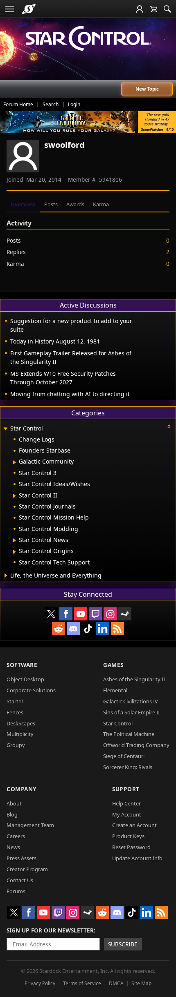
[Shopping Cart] (153, 9)
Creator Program (27, 869)
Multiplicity (20, 734)
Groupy (16, 745)
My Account (126, 814)
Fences (15, 712)
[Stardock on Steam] (124, 614)
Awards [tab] (75, 204)
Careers (16, 836)
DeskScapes (21, 723)
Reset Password (131, 847)
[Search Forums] (167, 9)
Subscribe (123, 944)
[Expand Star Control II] (14, 496)
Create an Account (134, 825)
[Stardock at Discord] (73, 628)
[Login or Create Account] (139, 9)
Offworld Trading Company (136, 745)
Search (51, 104)
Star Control (118, 723)
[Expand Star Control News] (14, 540)
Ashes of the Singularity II (134, 679)
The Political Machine (128, 734)
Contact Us (20, 880)
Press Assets (21, 858)
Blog (12, 814)
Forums (16, 891)
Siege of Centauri (123, 756)
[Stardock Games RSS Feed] (117, 628)
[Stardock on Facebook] (66, 614)
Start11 (15, 701)
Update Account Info (137, 858)
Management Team (30, 825)
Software (22, 665)
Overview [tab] (23, 204)
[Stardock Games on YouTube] (80, 614)
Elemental (115, 690)
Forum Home (18, 104)
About (14, 803)
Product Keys (128, 836)
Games (113, 665)
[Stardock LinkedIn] (102, 628)
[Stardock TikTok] (88, 628)
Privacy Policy (40, 983)
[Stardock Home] (29, 9)
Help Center (126, 803)
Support (126, 789)
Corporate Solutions (31, 690)
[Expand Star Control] (5, 429)
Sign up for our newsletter (50, 930)
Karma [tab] (101, 204)
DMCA (116, 983)
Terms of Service (82, 983)
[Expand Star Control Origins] (14, 552)
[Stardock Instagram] (110, 614)
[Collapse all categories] (169, 426)
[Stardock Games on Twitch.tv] (95, 614)
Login (74, 104)
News (13, 847)
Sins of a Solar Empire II (131, 712)
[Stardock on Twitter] (51, 614)
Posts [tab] (51, 204)
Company (21, 789)
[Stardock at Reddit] (58, 628)
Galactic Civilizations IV (130, 701)
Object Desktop (25, 679)
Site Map (141, 983)
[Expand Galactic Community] (14, 462)
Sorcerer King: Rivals (127, 767)
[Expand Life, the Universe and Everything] (6, 575)
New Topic (147, 89)
